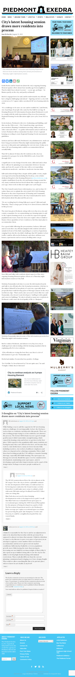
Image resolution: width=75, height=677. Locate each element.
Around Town (20, 17)
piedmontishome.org (39, 178)
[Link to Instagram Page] (40, 666)
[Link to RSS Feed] (43, 666)
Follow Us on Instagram (64, 407)
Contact (68, 17)
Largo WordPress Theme (30, 674)
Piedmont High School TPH (64, 652)
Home (4, 17)
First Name (9, 616)
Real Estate (50, 17)
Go (14, 659)
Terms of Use (24, 657)
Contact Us (23, 646)
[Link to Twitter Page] (36, 666)
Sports (40, 17)
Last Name (9, 619)
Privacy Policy (24, 654)
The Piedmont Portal (63, 658)
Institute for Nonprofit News (52, 674)
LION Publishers (62, 640)
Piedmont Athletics (63, 655)
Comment (9, 594)
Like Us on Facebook (64, 399)
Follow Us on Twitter (64, 403)
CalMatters (60, 646)
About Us (23, 640)
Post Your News (25, 651)
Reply (5, 467)
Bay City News (61, 643)
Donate (60, 17)
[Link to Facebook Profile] (32, 666)
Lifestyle (31, 17)
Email (8, 624)
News (10, 17)
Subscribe (23, 648)
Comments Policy (18, 587)
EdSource (60, 648)
